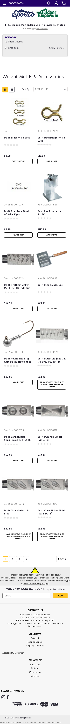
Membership (35, 672)
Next (61, 559)
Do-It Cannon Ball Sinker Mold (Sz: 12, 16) (18, 438)
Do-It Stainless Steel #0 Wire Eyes (16, 213)
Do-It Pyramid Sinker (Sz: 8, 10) (49, 438)
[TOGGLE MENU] (4, 4)
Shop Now (35, 664)
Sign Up (38, 642)
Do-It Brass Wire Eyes (17, 137)
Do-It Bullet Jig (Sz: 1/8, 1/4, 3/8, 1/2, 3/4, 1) (51, 360)
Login (30, 642)
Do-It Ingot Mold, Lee (50, 285)
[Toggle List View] (11, 89)
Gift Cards (35, 668)
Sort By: (26, 89)
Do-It (6, 131)
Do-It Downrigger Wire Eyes (51, 139)
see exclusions (42, 29)
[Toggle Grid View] (5, 89)
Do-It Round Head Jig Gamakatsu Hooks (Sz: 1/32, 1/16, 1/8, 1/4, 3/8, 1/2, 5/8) (17, 360)
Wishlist (35, 638)
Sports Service (21, 722)
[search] (48, 4)
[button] (35, 48)
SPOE (59, 722)
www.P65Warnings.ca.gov (36, 583)
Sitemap (29, 718)
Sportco (32, 722)
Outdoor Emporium (46, 722)
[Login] (56, 4)
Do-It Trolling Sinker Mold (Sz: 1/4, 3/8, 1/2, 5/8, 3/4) (17, 287)
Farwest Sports (7, 722)
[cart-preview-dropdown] (63, 3)
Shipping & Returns (35, 645)
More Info (35, 676)
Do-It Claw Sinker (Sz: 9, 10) (17, 512)
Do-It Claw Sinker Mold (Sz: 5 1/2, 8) (51, 512)
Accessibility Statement (13, 653)
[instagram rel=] (3, 697)
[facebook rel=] (8, 697)
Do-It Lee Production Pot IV (49, 213)
